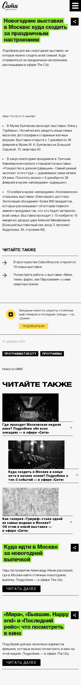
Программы (52, 353)
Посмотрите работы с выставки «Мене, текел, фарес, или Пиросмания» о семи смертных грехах (43, 279)
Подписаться (33, 326)
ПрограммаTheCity (20, 353)
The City (10, 5)
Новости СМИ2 (12, 369)
